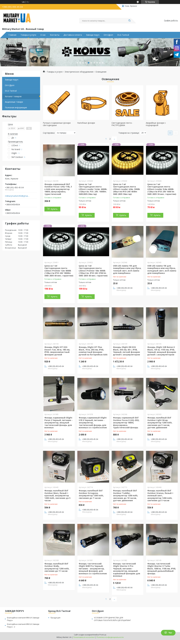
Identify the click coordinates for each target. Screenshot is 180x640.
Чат (170, 633)
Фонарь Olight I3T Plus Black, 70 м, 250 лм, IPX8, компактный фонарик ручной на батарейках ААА (93, 351)
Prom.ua (102, 635)
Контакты (54, 35)
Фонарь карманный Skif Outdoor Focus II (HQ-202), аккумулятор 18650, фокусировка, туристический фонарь (126, 422)
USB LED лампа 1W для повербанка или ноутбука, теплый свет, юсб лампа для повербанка (127, 269)
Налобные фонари (86, 122)
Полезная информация (16, 107)
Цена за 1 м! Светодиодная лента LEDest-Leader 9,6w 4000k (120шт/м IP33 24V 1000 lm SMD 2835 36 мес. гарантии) (161, 189)
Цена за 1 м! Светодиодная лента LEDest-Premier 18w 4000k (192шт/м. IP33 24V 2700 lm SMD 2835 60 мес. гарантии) (93, 270)
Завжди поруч (92, 35)
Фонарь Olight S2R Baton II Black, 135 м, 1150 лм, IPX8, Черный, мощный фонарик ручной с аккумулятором (161, 351)
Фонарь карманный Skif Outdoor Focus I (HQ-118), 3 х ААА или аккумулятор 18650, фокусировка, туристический (58, 189)
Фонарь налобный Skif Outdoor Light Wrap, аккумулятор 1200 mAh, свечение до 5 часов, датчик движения (159, 422)
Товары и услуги (28, 35)
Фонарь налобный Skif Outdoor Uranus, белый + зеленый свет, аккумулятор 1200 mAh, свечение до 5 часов (160, 495)
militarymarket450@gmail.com (17, 196)
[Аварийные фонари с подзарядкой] (162, 102)
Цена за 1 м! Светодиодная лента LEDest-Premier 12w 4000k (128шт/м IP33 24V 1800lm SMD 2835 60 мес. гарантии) (58, 270)
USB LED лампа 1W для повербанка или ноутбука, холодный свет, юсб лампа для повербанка (161, 269)
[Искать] (129, 20)
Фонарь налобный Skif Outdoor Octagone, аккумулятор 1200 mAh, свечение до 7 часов (91, 494)
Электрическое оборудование (79, 72)
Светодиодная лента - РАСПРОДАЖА (122, 124)
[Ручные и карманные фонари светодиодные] (59, 102)
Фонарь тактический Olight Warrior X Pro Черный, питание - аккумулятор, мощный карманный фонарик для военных (126, 569)
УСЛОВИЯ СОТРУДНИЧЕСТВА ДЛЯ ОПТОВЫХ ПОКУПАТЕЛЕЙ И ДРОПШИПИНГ (112, 619)
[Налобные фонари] (93, 102)
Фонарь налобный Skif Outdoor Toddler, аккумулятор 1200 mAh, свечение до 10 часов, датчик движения (125, 495)
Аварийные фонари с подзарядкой (156, 124)
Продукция (55, 617)
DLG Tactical (123, 35)
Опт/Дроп (108, 35)
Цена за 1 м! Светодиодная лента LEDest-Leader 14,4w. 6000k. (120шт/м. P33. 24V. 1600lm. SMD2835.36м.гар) (93, 189)
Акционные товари (14, 102)
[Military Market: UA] (17, 18)
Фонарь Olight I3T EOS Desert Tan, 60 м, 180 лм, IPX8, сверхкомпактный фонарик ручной (57, 351)
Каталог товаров (13, 96)
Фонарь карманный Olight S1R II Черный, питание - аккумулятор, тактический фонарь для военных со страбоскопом (93, 422)
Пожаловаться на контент (84, 637)
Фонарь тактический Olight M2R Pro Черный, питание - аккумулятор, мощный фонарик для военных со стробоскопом (93, 568)
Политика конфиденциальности (110, 637)
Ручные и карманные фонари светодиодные (57, 124)
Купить (54, 209)
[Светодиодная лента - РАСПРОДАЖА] (128, 102)
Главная (12, 35)
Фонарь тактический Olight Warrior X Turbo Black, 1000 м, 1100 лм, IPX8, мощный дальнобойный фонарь (161, 568)
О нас (43, 35)
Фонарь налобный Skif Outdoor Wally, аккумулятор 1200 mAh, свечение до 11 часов (56, 567)
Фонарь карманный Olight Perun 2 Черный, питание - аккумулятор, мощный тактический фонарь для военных (58, 422)
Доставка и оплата (73, 35)
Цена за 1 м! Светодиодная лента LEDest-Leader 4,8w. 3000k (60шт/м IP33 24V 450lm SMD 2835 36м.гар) (126, 189)
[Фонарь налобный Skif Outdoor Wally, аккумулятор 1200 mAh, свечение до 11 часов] (59, 539)
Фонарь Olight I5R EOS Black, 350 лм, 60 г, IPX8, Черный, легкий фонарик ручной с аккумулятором (126, 351)
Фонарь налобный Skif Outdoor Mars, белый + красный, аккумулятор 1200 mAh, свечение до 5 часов (57, 495)
